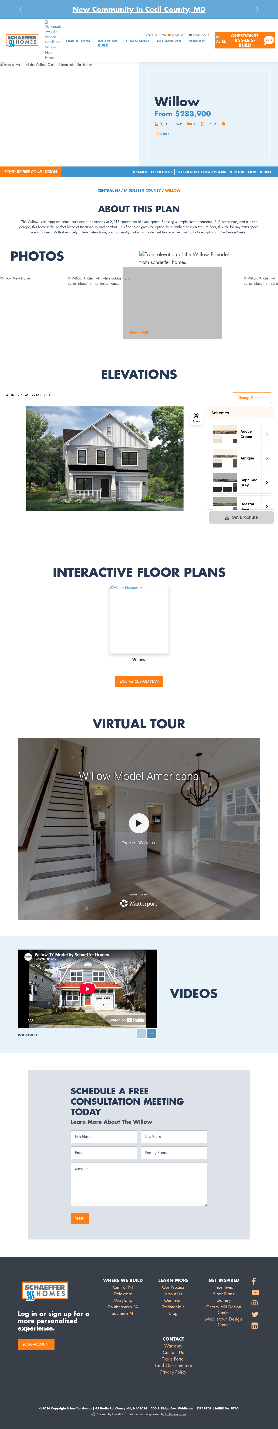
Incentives (224, 1287)
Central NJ (109, 190)
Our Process (173, 1287)
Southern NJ (123, 1313)
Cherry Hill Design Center (223, 1309)
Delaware (123, 1294)
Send (79, 1218)
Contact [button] (198, 41)
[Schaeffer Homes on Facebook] (255, 1281)
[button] (133, 332)
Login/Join (150, 35)
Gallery (224, 1300)
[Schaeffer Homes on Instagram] (255, 1304)
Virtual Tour (243, 172)
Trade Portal (173, 1359)
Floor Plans (223, 1294)
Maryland (122, 1300)
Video (265, 172)
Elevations (162, 172)
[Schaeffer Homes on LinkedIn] (255, 1326)
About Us (173, 1294)
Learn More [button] (138, 41)
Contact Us (173, 1352)
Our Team (173, 1300)
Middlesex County (142, 190)
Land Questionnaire (173, 1365)
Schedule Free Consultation (31, 172)
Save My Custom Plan (139, 681)
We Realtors (173, 35)
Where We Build (108, 43)
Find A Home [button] (79, 41)
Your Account (36, 1344)
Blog (173, 1313)
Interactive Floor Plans (201, 172)
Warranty (201, 35)
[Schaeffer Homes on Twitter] (255, 1315)
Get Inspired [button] (169, 41)
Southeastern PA (123, 1307)
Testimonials (173, 1307)
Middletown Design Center (223, 1322)
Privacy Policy (173, 1372)
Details (140, 172)
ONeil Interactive (175, 1414)
